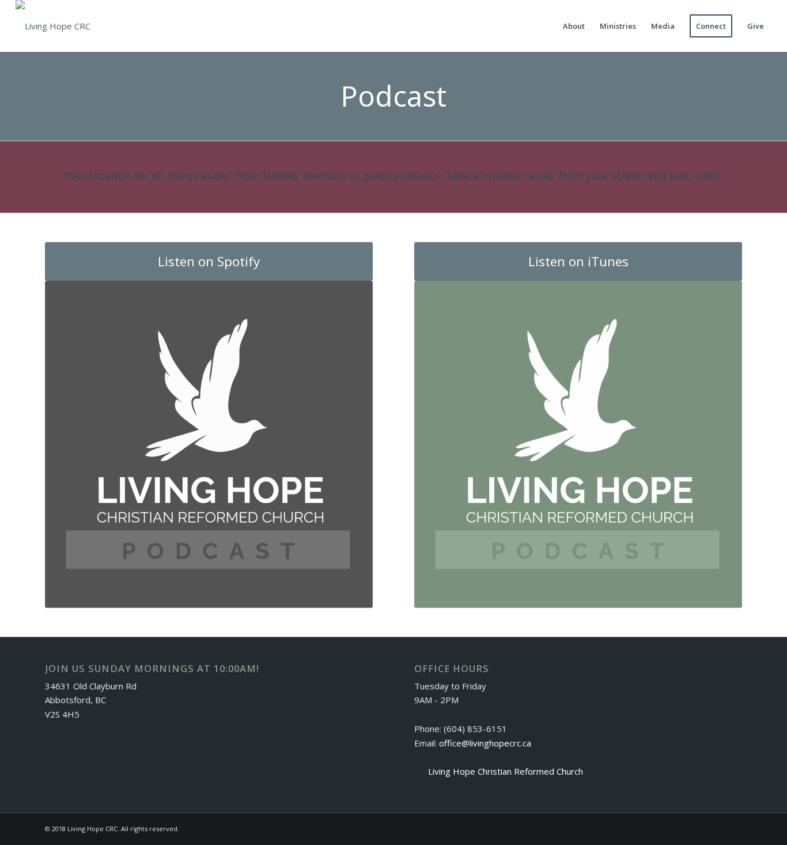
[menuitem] (573, 26)
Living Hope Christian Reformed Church (505, 771)
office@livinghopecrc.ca (485, 743)
